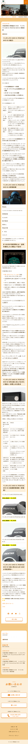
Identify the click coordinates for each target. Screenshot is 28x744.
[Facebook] (8, 614)
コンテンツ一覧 (14, 729)
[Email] (16, 614)
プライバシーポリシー (14, 735)
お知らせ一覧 (14, 726)
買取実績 (5, 34)
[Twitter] (12, 614)
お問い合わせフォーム (7, 603)
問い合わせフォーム (10, 274)
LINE (17, 274)
